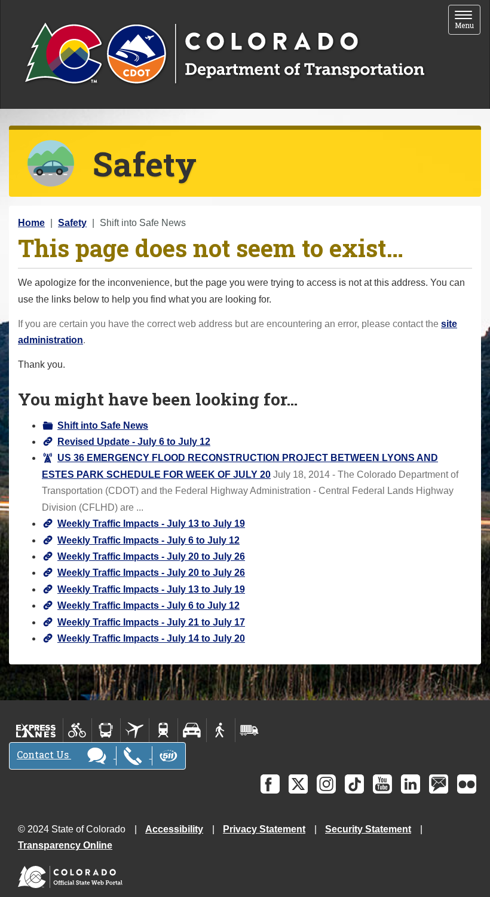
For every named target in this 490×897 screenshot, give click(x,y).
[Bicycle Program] (77, 730)
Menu (467, 20)
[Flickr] (466, 784)
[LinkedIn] (410, 784)
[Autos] (192, 730)
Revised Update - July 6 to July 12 (133, 442)
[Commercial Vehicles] (249, 730)
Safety (72, 223)
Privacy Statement (264, 829)
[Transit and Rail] (106, 730)
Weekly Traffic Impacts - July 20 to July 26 (151, 556)
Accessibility (174, 829)
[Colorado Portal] (72, 874)
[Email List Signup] (438, 784)
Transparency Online (65, 845)
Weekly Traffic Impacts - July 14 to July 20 (151, 638)
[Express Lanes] (36, 730)
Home (31, 223)
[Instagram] (326, 784)
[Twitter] (298, 784)
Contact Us (44, 754)
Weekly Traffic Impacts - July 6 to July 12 (148, 540)
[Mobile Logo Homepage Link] (224, 54)
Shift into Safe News (102, 425)
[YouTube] (382, 784)
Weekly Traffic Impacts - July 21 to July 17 (151, 622)
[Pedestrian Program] (220, 730)
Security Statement (368, 829)
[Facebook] (270, 784)
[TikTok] (354, 784)
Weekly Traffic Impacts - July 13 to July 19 (151, 523)
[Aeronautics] (134, 730)
